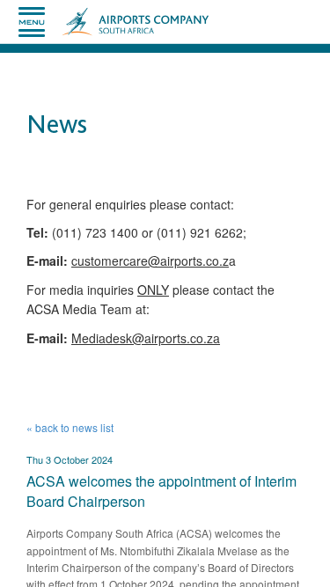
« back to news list (70, 427)
